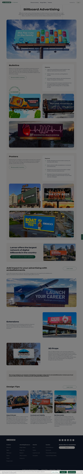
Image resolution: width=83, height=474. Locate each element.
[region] (41, 472)
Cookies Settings (55, 472)
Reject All (63, 472)
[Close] (81, 472)
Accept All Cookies (71, 472)
